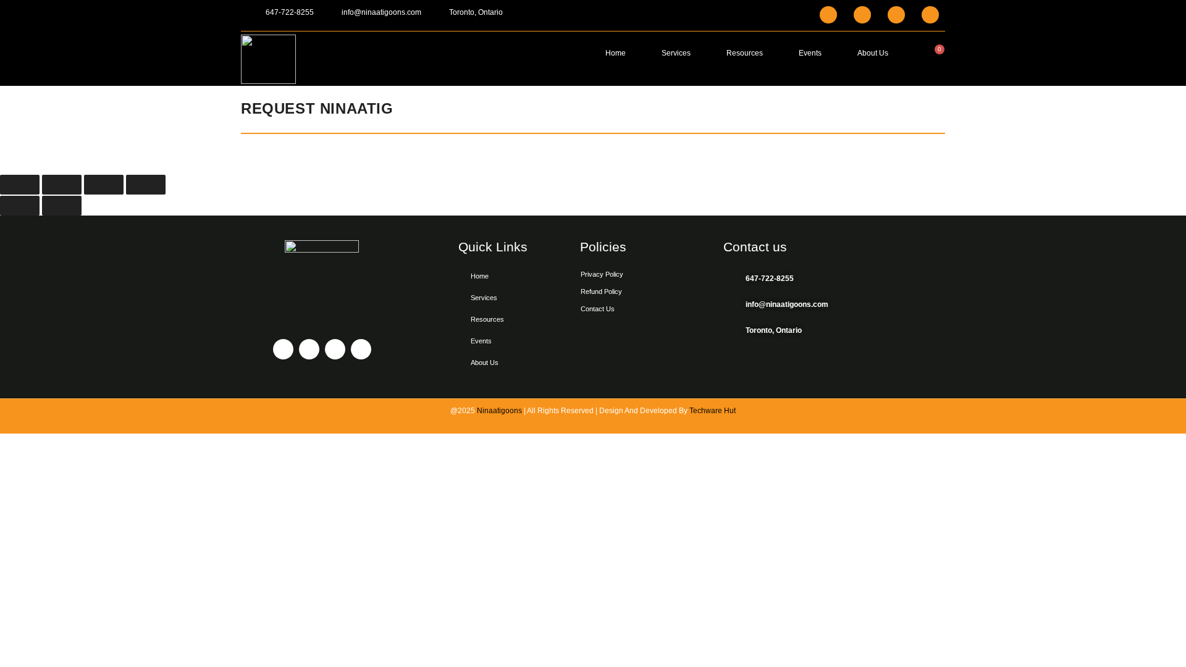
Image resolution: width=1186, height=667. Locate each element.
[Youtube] (930, 14)
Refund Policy (601, 291)
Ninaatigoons (499, 410)
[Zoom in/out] (20, 185)
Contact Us (598, 309)
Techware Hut (712, 410)
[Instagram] (862, 14)
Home (615, 53)
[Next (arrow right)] (62, 206)
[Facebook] (828, 14)
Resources (744, 53)
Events (810, 53)
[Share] (104, 185)
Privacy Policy (602, 274)
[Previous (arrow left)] (20, 206)
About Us (872, 53)
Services (676, 53)
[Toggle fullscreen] (62, 185)
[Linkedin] (896, 14)
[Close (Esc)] (146, 185)
